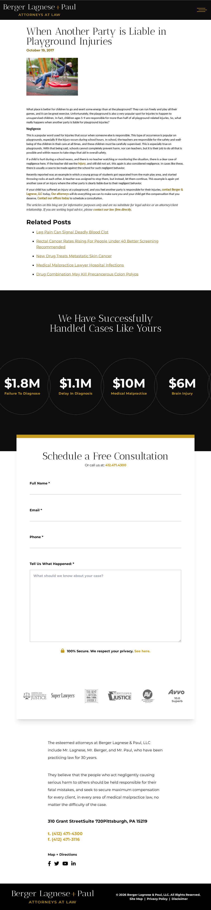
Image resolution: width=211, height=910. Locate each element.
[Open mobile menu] (201, 10)
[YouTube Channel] (65, 863)
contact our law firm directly (112, 209)
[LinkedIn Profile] (73, 863)
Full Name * (40, 483)
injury (82, 163)
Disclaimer (180, 899)
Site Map (136, 899)
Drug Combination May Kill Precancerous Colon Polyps (87, 274)
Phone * (36, 537)
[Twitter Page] (56, 863)
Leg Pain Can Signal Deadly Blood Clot (72, 232)
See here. (142, 651)
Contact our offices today (53, 198)
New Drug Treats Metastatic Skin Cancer (74, 256)
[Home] (39, 10)
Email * (36, 510)
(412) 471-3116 (66, 839)
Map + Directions (62, 855)
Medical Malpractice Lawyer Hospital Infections (80, 265)
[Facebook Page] (49, 863)
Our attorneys (60, 194)
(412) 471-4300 (67, 833)
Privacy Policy (157, 899)
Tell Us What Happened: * (52, 564)
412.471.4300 (115, 465)
